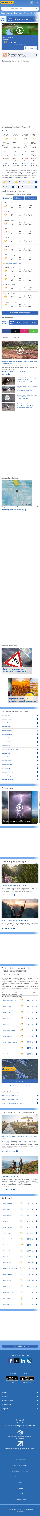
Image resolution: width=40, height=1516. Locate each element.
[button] (20, 312)
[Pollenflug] (31, 2)
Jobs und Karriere (20, 1460)
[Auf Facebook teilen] (6, 331)
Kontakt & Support (20, 1477)
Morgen (10, 19)
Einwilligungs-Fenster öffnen (20, 1471)
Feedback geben (18, 44)
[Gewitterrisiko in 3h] (20, 493)
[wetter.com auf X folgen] (16, 1361)
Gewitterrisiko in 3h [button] (7, 507)
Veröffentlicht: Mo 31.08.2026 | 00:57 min (13, 371)
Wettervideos (6, 1404)
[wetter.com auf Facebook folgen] (10, 1361)
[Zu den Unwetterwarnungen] (6, 139)
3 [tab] (17, 1086)
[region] (20, 263)
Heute (3, 19)
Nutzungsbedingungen (20, 1499)
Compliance (20, 1488)
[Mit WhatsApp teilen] (33, 331)
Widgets (5, 1396)
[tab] (7, 198)
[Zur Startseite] (8, 2)
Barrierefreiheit (20, 1494)
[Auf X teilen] (15, 331)
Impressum (20, 1482)
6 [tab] (26, 1086)
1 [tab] (11, 1086)
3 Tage (17, 19)
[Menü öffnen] (36, 2)
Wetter (4, 1392)
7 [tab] (29, 1086)
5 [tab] (23, 1086)
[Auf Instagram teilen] (24, 331)
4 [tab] (20, 1086)
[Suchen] (35, 9)
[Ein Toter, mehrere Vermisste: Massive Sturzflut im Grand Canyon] (20, 350)
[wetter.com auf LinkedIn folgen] (23, 1361)
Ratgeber (5, 1409)
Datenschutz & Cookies (20, 1465)
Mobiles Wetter (7, 1400)
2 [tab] (14, 1086)
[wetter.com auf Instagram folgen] (29, 1361)
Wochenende (26, 19)
